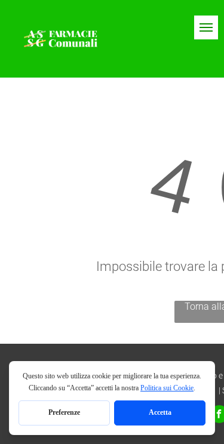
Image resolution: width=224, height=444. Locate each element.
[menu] (206, 27)
